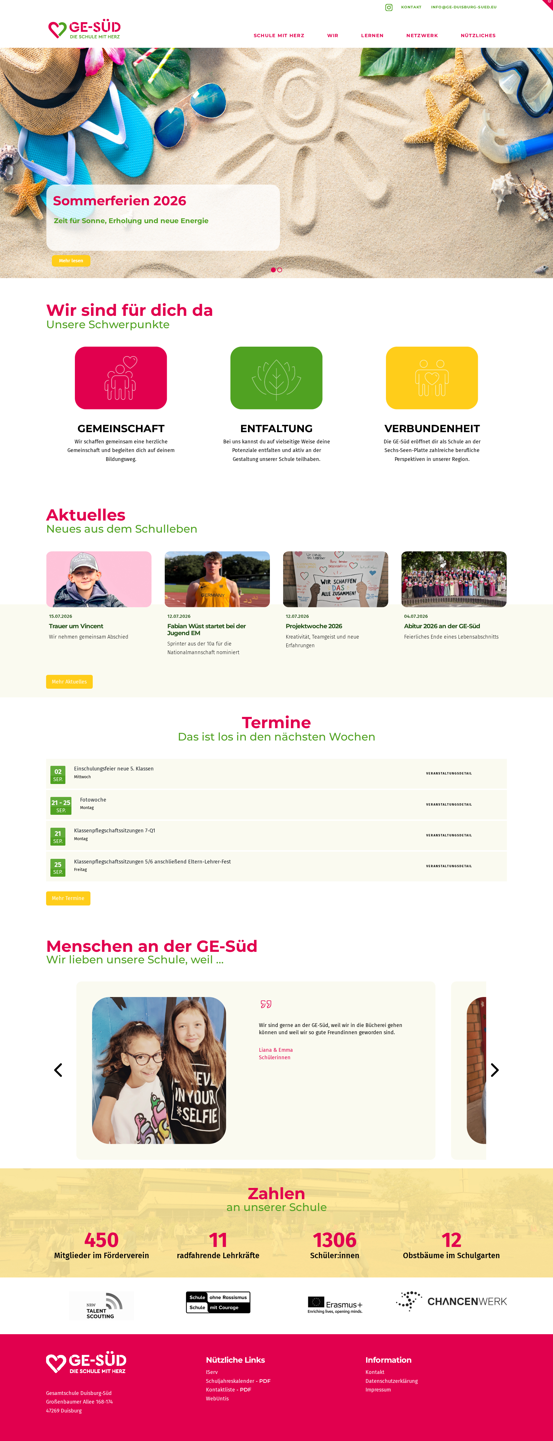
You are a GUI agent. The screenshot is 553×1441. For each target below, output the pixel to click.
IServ (212, 1372)
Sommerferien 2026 (119, 200)
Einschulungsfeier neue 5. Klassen (114, 769)
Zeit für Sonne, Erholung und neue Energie (131, 221)
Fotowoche (93, 800)
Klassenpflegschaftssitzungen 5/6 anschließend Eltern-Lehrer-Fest (152, 862)
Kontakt (411, 7)
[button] (547, 5)
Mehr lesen (71, 261)
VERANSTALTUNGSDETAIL (449, 773)
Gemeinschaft (120, 428)
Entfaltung (276, 428)
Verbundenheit (432, 428)
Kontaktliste (220, 1390)
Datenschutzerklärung (391, 1381)
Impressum (378, 1390)
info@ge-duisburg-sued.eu (464, 7)
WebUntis (217, 1399)
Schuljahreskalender (230, 1381)
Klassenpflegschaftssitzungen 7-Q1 (114, 830)
